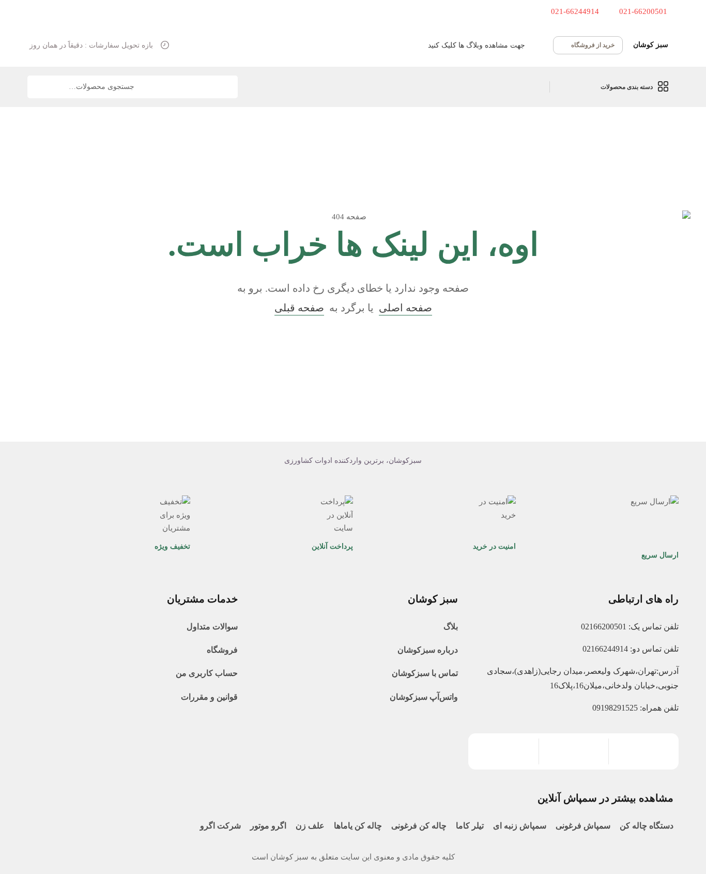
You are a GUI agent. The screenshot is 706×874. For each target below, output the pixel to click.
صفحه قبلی (299, 307)
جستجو (41, 87)
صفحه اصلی (405, 307)
